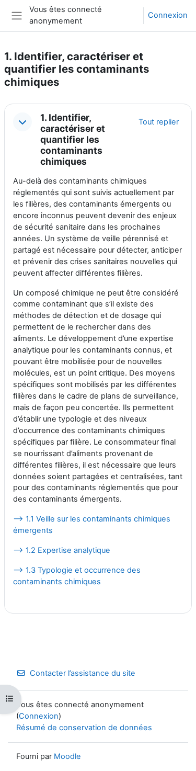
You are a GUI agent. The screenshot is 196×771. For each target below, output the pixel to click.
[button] (22, 121)
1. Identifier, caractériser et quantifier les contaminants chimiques (72, 139)
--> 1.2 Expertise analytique (61, 550)
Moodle (67, 756)
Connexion (168, 15)
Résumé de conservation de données (84, 727)
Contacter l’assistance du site (82, 673)
